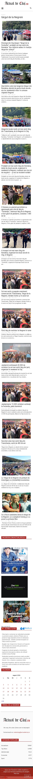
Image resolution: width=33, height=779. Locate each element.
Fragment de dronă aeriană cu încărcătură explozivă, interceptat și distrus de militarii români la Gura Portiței (14, 652)
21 (21, 691)
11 (8, 688)
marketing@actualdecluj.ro (22, 732)
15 (25, 688)
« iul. (2, 701)
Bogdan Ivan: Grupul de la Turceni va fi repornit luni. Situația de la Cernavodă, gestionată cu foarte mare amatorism (16, 645)
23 (29, 691)
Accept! (27, 776)
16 (29, 688)
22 (25, 691)
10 (3, 688)
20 (17, 691)
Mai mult (16, 773)
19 (12, 691)
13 (17, 688)
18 (8, 691)
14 (21, 688)
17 (3, 691)
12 (12, 688)
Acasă (3, 15)
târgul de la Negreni (10, 705)
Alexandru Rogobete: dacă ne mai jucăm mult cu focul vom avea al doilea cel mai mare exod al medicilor (16, 664)
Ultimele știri (10, 629)
